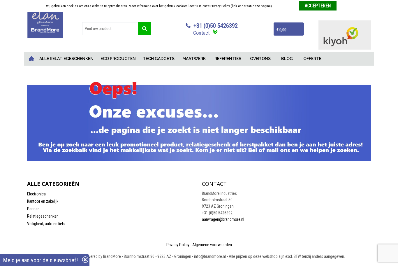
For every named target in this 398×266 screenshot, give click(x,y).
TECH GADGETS (159, 58)
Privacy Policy (177, 245)
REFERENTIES (227, 58)
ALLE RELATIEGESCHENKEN (66, 58)
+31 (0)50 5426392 (215, 25)
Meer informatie (285, 6)
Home (31, 59)
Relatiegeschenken (43, 216)
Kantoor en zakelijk (42, 201)
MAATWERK (194, 58)
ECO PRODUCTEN (118, 58)
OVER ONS (260, 58)
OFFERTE (312, 58)
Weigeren (345, 6)
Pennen (33, 208)
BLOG (287, 58)
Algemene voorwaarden (212, 245)
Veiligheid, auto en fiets (46, 223)
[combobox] (110, 28)
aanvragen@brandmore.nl (223, 219)
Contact (201, 33)
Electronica (36, 194)
